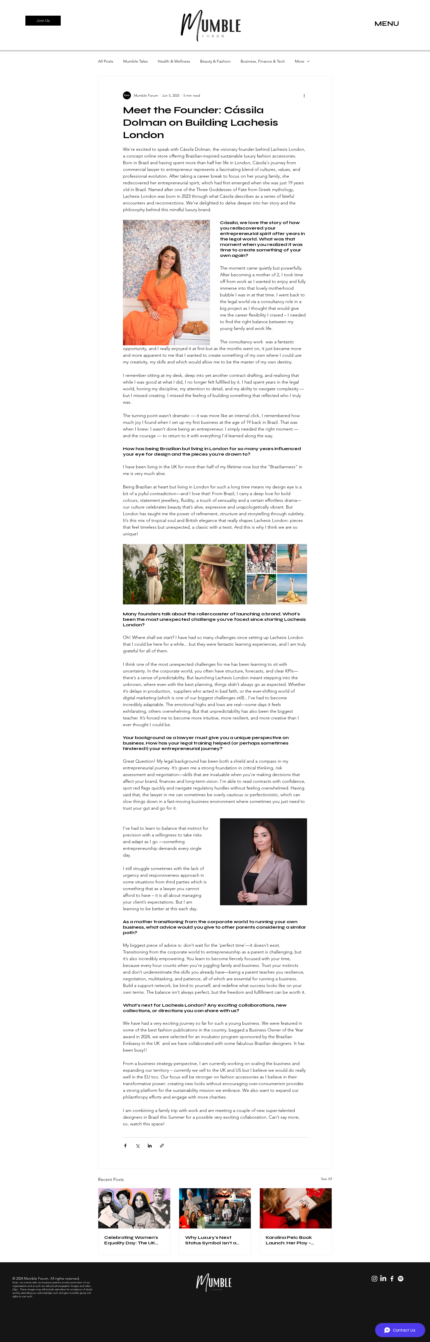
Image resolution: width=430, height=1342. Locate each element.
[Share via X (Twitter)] (137, 1145)
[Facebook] (392, 1278)
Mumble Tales (135, 61)
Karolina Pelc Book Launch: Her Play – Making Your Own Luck (293, 1240)
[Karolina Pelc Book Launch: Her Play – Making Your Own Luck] (296, 1208)
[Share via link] (162, 1145)
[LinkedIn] (383, 1278)
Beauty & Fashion (215, 61)
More (299, 61)
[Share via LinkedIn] (149, 1145)
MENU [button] (387, 24)
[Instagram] (374, 1278)
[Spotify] (400, 1278)
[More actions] (304, 95)
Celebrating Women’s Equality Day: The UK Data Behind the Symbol (134, 1240)
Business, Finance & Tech (263, 61)
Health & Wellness (174, 61)
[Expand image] (153, 574)
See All (326, 1179)
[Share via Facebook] (125, 1145)
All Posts (105, 61)
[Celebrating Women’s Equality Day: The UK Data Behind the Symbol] (134, 1208)
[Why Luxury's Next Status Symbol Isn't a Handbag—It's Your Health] (215, 1208)
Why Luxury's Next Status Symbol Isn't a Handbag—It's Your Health (210, 1240)
